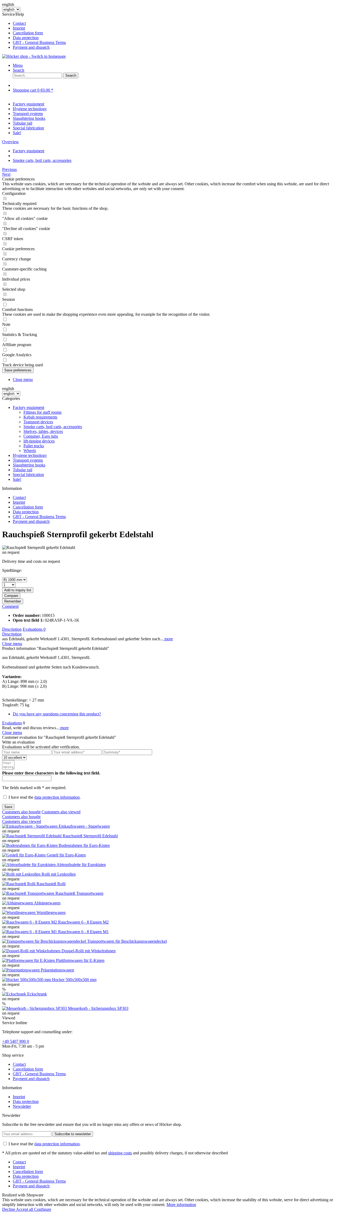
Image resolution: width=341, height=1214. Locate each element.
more (168, 639)
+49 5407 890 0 (15, 1041)
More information (181, 1204)
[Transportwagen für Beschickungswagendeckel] (44, 941)
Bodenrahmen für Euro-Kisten (84, 845)
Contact (19, 23)
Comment (10, 606)
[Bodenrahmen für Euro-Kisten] (30, 845)
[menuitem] (176, 23)
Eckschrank (37, 994)
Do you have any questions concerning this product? (57, 714)
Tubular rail (22, 469)
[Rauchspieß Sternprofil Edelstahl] (32, 836)
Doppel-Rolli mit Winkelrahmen (89, 951)
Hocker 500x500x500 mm (74, 979)
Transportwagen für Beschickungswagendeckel (127, 941)
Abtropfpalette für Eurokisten (81, 864)
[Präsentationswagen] (21, 970)
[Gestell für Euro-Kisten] (24, 855)
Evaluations (34, 629)
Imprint (19, 28)
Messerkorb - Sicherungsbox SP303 (98, 1008)
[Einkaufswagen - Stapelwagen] (30, 826)
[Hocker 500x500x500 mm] (27, 979)
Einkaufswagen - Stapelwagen (84, 826)
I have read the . (45, 797)
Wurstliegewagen (51, 912)
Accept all (25, 1209)
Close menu (23, 379)
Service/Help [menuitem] (34, 31)
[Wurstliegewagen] (19, 912)
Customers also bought (21, 812)
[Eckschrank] (14, 994)
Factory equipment (28, 407)
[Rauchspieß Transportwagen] (28, 893)
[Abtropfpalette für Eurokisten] (29, 864)
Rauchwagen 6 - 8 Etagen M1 (83, 931)
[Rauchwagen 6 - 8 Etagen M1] (30, 931)
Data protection (26, 37)
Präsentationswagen (57, 970)
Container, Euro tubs (40, 436)
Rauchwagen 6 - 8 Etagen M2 (83, 922)
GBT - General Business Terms (39, 42)
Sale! (17, 479)
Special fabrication (28, 474)
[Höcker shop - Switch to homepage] (34, 56)
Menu (18, 65)
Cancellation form (28, 33)
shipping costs (120, 1153)
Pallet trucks (33, 446)
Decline (9, 1209)
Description (12, 629)
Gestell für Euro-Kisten (66, 855)
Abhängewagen (47, 903)
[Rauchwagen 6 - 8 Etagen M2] (30, 922)
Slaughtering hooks (29, 465)
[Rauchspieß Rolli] (19, 883)
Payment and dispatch (31, 47)
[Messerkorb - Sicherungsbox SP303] (35, 1008)
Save (8, 807)
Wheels (29, 450)
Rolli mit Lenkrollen (59, 874)
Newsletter (22, 1106)
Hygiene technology (30, 455)
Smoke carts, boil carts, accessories (52, 426)
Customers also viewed (61, 812)
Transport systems (28, 460)
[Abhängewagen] (18, 903)
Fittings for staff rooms (42, 412)
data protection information (57, 797)
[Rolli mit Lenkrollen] (22, 874)
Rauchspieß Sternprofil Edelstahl (90, 836)
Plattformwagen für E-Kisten (80, 960)
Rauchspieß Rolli (51, 883)
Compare (11, 596)
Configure (42, 1209)
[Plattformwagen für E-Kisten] (29, 960)
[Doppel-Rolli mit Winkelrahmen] (32, 951)
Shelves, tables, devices (43, 431)
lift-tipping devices (39, 441)
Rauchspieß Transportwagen (79, 893)
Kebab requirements (40, 417)
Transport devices (38, 422)
